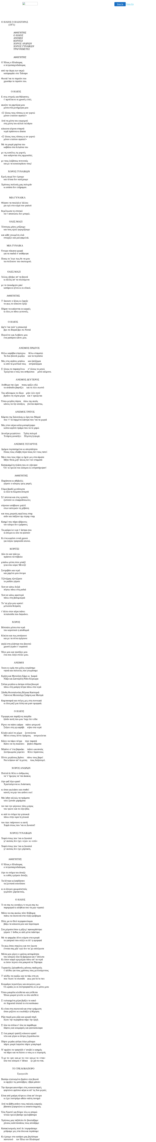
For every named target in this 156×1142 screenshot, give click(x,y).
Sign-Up (130, 4)
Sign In (120, 4)
